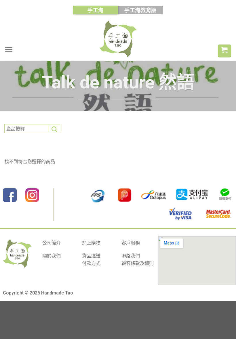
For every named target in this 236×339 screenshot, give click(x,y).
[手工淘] (118, 38)
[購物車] (224, 51)
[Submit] (54, 128)
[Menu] (8, 49)
